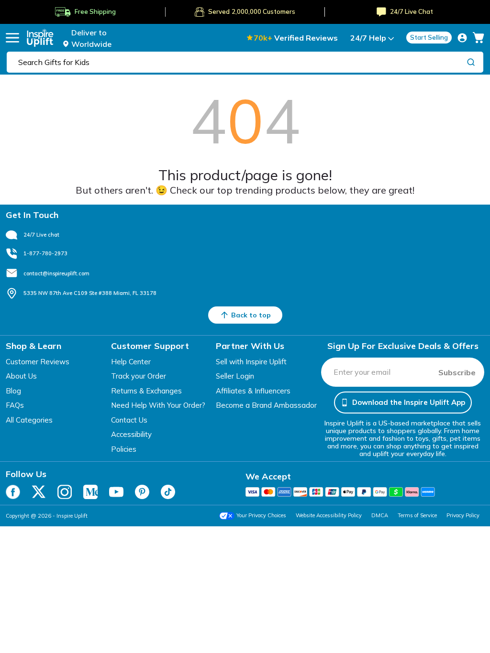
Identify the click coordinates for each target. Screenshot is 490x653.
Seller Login (235, 376)
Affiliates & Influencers (253, 390)
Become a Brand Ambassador (266, 405)
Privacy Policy (462, 515)
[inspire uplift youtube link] (116, 492)
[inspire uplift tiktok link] (168, 492)
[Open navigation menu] (12, 38)
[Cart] (478, 38)
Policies (123, 449)
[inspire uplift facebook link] (13, 492)
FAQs (15, 405)
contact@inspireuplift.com (56, 273)
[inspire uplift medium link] (90, 492)
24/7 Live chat (41, 234)
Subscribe (457, 372)
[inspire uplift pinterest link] (142, 492)
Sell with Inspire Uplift (251, 361)
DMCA (379, 515)
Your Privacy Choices (261, 515)
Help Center (131, 361)
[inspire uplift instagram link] (64, 492)
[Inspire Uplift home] (40, 37)
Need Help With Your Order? (158, 405)
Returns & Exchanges (146, 390)
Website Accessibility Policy (329, 515)
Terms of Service (417, 515)
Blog (13, 390)
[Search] (471, 61)
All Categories (29, 419)
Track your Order (138, 376)
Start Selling (429, 37)
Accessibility (131, 434)
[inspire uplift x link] (39, 492)
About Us (21, 376)
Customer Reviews (37, 361)
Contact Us (129, 419)
